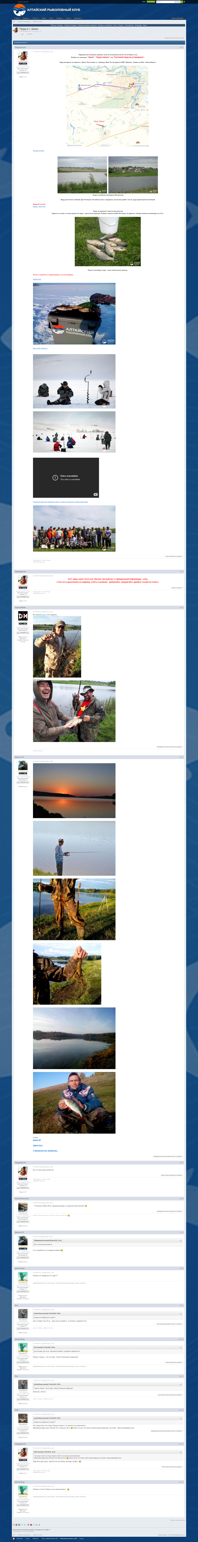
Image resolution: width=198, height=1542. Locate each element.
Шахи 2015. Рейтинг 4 (40, 348)
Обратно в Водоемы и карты (177, 1520)
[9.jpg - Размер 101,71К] (74, 528)
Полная (28, 1538)
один (42, 679)
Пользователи (129, 25)
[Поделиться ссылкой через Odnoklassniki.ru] (14, 1524)
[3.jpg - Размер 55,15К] (82, 174)
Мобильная (35, 1538)
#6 (181, 1198)
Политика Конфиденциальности (176, 1535)
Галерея (59, 18)
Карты (145, 25)
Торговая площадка (70, 25)
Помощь (81, 1538)
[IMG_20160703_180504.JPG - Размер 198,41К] (67, 974)
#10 (180, 1339)
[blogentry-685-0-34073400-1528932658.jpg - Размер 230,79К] (74, 711)
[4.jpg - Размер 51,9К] (133, 174)
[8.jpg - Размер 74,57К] (74, 432)
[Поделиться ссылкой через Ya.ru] (22, 1524)
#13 (180, 1444)
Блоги (51, 18)
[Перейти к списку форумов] (20, 9)
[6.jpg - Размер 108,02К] (74, 313)
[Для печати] (36, 1524)
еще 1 (173, 1156)
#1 (181, 47)
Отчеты (35, 18)
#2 (181, 571)
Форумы (25, 18)
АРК (14, 1535)
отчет (44, 615)
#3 (181, 607)
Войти (144, 1)
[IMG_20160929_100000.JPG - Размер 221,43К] (74, 1103)
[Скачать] (39, 1524)
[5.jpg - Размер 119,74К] (108, 241)
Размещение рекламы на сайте (68, 1538)
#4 (181, 757)
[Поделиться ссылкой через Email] (34, 1524)
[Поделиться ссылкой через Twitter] (24, 1524)
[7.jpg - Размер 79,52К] (74, 381)
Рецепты (121, 25)
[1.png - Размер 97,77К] (107, 87)
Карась (35, 206)
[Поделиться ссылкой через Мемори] (28, 1524)
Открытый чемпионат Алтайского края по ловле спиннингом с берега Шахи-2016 (60, 502)
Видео (44, 18)
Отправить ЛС (23, 72)
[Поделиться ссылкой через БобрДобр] (31, 1524)
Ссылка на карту (39, 150)
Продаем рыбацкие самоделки (87, 25)
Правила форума (162, 1535)
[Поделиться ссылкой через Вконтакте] (19, 1524)
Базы (68, 18)
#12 (180, 1410)
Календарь (138, 25)
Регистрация (151, 1)
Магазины (77, 18)
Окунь (41, 206)
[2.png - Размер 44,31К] (108, 128)
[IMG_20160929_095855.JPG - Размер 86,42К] (74, 1038)
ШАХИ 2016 (37, 279)
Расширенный (184, 2)
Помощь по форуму (57, 25)
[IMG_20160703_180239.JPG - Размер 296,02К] (74, 909)
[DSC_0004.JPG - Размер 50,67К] (74, 790)
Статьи (115, 25)
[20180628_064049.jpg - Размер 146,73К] (57, 647)
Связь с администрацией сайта (49, 1538)
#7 (181, 1232)
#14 (180, 1482)
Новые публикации (177, 18)
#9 (181, 1305)
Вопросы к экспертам (105, 25)
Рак (44, 206)
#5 (181, 1162)
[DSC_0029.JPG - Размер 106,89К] (74, 848)
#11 (180, 1376)
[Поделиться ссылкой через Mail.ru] (16, 1524)
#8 (181, 1268)
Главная (16, 18)
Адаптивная (19, 1538)
